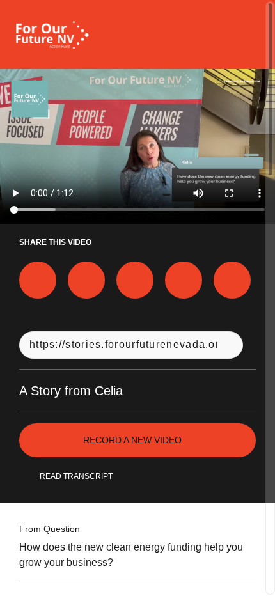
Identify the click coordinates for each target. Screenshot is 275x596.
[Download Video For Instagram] (134, 280)
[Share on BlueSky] (183, 280)
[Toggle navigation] (248, 34)
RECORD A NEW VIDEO (132, 440)
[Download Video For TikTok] (232, 280)
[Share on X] (86, 280)
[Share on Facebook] (37, 280)
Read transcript (76, 476)
